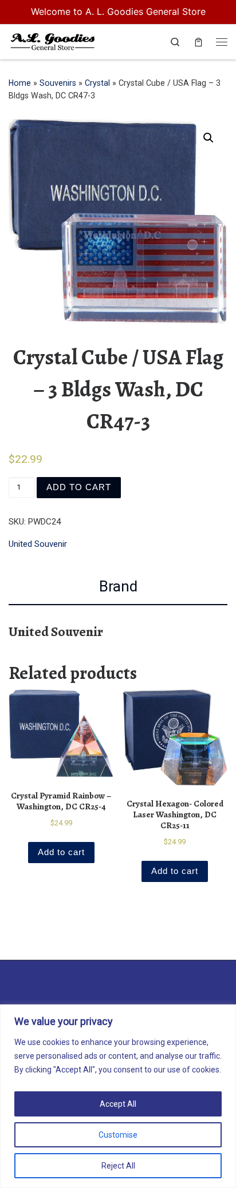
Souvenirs (58, 83)
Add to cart (78, 487)
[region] (118, 1096)
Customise (118, 1134)
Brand (118, 586)
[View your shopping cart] (198, 42)
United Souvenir (38, 544)
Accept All (118, 1103)
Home (20, 83)
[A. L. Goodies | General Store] (53, 40)
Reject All (118, 1165)
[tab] (118, 587)
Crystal (97, 83)
